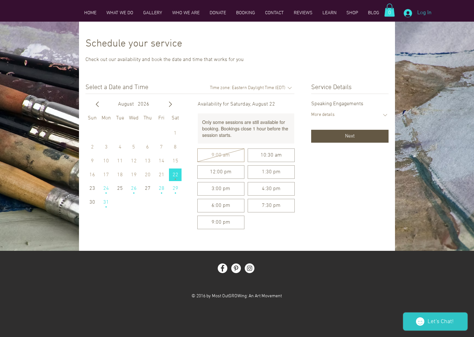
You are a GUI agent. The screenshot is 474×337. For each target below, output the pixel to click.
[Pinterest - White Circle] (236, 268)
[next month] (170, 104)
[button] (389, 10)
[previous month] (97, 104)
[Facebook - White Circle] (222, 268)
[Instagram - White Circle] (249, 268)
